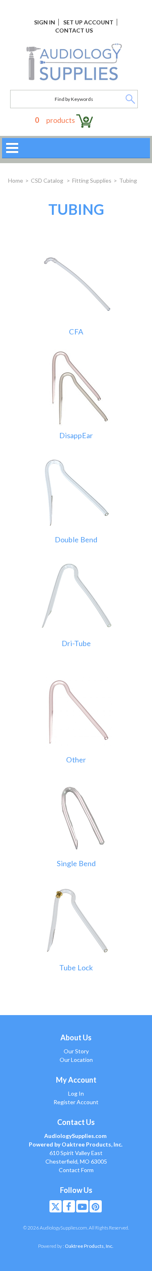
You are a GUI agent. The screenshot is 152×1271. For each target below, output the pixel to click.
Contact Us (74, 30)
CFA (76, 332)
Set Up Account (88, 22)
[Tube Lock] (76, 918)
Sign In (44, 22)
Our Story (76, 1051)
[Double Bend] (76, 490)
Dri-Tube (76, 643)
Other (76, 760)
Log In (76, 1093)
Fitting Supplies (91, 180)
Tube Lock (76, 967)
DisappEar (76, 435)
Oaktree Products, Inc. (89, 1246)
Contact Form (76, 1169)
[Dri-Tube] (76, 594)
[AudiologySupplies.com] (74, 62)
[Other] (76, 711)
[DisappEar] (76, 386)
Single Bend (76, 863)
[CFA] (76, 283)
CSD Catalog (47, 180)
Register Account (76, 1101)
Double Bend (76, 539)
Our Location (76, 1059)
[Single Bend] (76, 815)
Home (15, 180)
